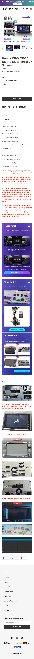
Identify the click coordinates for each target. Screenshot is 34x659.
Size (3, 77)
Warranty (6, 605)
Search (6, 573)
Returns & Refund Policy (11, 601)
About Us (6, 577)
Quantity (4, 84)
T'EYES (19, 653)
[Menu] (31, 9)
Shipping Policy (8, 591)
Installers (6, 610)
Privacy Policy (8, 596)
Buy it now (17, 99)
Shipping (4, 71)
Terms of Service (9, 587)
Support (6, 582)
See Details (17, 4)
